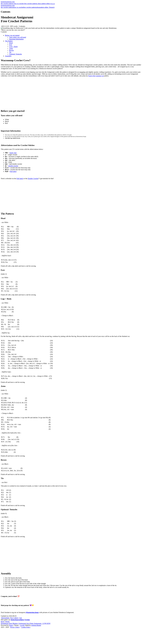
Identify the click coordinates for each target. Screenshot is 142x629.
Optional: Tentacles (15, 54)
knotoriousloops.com (8, 2)
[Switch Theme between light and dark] (48, 7)
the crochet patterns (7, 3)
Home (7, 621)
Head (11, 43)
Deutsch (51, 7)
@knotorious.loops (32, 612)
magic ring (13, 153)
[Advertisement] (71, 93)
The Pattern (9, 41)
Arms (11, 48)
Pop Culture (14, 618)
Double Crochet (33, 178)
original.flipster (36, 625)
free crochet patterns (31, 3)
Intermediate (5, 618)
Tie (10, 52)
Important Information (16, 39)
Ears (10, 45)
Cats (20, 618)
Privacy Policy (15, 627)
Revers (11, 50)
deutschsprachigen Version (20, 620)
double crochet (13, 166)
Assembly (8, 56)
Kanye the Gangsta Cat (96, 76)
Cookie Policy (25, 627)
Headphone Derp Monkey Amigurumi (13, 623)
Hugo (11, 625)
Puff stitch (13, 171)
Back (2, 621)
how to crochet (19, 3)
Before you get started (12, 35)
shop (39, 3)
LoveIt (22, 625)
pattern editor (45, 3)
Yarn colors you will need (17, 37)
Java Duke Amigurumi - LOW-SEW (38, 623)
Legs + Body (13, 46)
